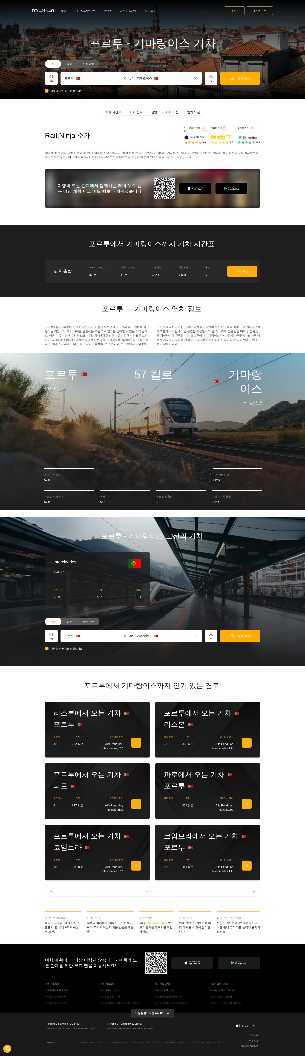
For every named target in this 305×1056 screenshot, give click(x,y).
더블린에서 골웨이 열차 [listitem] (56, 990)
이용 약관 (253, 1040)
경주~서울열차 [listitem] (52, 984)
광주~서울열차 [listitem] (107, 984)
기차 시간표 (113, 112)
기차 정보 (136, 112)
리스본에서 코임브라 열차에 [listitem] (168, 996)
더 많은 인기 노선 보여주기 (150, 1013)
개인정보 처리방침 (249, 1046)
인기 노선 (193, 112)
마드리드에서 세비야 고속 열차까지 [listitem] (172, 1003)
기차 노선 (172, 112)
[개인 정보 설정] (7, 1049)
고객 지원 (253, 1035)
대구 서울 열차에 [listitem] (163, 984)
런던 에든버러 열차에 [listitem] (110, 990)
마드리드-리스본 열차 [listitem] (55, 1003)
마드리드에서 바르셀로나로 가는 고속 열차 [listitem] (120, 1003)
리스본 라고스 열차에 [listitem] (55, 996)
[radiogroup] (72, 64)
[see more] (136, 743)
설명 (154, 112)
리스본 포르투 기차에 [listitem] (110, 996)
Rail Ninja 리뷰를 (156, 923)
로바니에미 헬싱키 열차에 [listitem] (221, 990)
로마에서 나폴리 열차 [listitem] (165, 990)
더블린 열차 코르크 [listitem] (218, 984)
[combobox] (84, 78)
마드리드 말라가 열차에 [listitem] (220, 996)
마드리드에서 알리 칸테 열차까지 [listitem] (225, 1003)
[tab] (113, 112)
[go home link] (43, 10)
